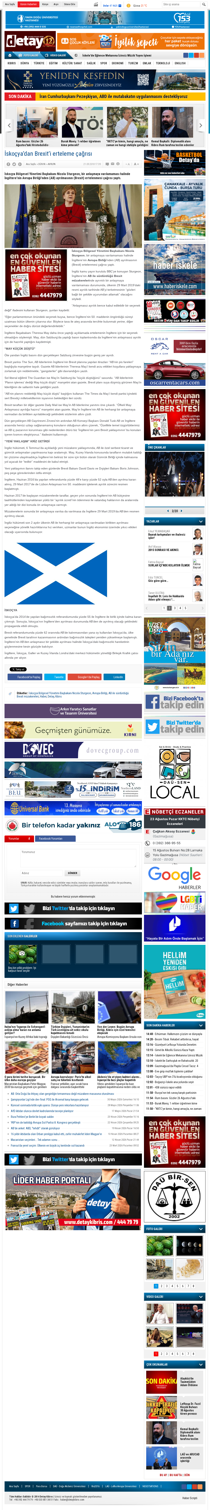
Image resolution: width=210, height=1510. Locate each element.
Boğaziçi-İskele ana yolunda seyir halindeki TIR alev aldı (170, 1084)
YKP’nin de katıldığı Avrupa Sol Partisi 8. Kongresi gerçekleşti (45, 1122)
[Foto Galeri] (29, 55)
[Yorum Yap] (107, 164)
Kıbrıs (58, 696)
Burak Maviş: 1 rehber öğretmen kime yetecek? (81, 143)
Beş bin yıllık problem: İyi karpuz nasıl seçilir (22, 969)
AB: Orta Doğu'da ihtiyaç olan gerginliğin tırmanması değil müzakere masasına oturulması (62, 1093)
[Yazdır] (118, 164)
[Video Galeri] (55, 55)
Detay (51, 696)
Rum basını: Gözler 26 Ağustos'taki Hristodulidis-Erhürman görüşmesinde (32, 143)
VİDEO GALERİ (154, 1296)
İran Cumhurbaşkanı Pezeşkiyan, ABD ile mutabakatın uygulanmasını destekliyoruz (114, 96)
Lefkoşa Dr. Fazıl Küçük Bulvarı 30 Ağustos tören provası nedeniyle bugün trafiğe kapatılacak (190, 1408)
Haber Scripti (190, 1498)
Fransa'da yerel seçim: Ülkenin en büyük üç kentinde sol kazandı (47, 1145)
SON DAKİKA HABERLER (160, 1025)
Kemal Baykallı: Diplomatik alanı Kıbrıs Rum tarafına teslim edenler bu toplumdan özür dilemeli (172, 143)
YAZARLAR (152, 521)
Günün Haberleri (28, 4)
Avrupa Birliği (99, 693)
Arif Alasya (163, 548)
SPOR (27, 1486)
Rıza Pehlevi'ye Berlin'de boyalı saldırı (32, 1116)
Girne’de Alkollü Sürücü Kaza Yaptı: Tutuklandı (170, 1052)
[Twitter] (14, 164)
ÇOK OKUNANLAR (157, 1364)
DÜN (187, 1475)
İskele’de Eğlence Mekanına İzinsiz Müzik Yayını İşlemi (174, 1058)
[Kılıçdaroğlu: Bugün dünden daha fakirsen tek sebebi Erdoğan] (160, 1313)
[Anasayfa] (10, 55)
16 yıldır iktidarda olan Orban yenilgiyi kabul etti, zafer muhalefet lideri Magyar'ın (56, 1134)
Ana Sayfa (10, 4)
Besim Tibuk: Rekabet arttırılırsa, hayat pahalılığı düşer (172, 1042)
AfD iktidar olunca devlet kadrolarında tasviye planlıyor (42, 1111)
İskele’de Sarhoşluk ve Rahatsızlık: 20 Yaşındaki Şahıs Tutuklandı (172, 1063)
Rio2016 (95, 1486)
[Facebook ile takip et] (185, 55)
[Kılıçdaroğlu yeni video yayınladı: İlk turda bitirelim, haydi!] (189, 1313)
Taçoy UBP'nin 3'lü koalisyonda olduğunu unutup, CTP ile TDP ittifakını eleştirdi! (174, 1079)
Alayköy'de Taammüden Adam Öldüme (189, 1382)
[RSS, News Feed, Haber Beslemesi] (201, 55)
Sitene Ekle (69, 4)
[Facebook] (8, 164)
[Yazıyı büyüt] (136, 164)
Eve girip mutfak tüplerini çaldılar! (169, 1071)
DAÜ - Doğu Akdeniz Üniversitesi (69, 1486)
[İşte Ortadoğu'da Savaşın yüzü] (160, 1269)
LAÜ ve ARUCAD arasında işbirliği (190, 1458)
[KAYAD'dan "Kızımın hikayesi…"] (160, 1337)
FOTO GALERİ (154, 1229)
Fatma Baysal (169, 563)
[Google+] (20, 164)
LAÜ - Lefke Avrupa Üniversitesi (121, 1486)
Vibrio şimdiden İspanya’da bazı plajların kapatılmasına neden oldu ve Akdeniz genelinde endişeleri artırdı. (119, 1082)
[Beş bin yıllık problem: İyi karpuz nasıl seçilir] (160, 1245)
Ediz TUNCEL (158, 579)
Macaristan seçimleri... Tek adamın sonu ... (35, 1139)
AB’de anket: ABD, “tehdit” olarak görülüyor (35, 1128)
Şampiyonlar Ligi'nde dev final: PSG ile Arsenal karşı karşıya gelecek (49, 1099)
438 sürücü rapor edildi (163, 1087)
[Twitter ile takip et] (191, 55)
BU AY (163, 1475)
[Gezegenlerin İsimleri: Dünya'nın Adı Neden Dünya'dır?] (189, 1245)
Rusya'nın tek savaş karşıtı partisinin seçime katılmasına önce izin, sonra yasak (171, 1095)
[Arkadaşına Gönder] (113, 164)
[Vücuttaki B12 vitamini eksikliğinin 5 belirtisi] (189, 1269)
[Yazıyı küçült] (127, 164)
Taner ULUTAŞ (166, 596)
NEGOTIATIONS (150, 1486)
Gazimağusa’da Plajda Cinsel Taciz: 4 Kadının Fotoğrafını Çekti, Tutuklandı (172, 1068)
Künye (45, 4)
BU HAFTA (176, 1475)
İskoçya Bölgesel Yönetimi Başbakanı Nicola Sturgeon (60, 693)
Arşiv (56, 4)
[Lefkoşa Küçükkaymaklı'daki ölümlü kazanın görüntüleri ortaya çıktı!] (189, 1337)
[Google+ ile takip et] (196, 55)
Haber (43, 696)
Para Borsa (41, 1486)
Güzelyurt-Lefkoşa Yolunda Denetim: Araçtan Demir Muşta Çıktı (171, 1047)
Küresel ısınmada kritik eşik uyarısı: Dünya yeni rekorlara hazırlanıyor (50, 1105)
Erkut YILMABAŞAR (166, 534)
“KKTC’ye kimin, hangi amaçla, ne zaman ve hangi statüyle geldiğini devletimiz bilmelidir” (127, 143)
